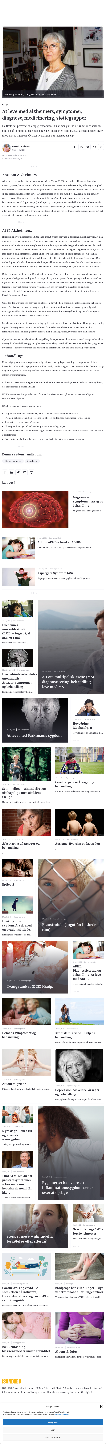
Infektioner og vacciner (20, 1284)
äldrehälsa (32, 461)
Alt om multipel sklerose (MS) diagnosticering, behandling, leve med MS (68, 682)
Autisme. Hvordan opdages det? (77, 843)
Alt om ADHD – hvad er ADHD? (59, 542)
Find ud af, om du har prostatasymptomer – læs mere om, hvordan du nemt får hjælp (17, 1184)
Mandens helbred (18, 1172)
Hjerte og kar (18, 1127)
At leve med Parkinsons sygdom (34, 735)
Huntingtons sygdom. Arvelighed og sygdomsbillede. (17, 925)
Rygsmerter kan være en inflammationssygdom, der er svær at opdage (67, 1188)
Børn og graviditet (55, 538)
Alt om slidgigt (66, 1351)
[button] (101, 1406)
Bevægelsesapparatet (60, 1177)
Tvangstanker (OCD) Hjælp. (30, 986)
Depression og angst (59, 919)
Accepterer (53, 1422)
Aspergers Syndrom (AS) (55, 573)
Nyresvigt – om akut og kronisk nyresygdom (17, 1135)
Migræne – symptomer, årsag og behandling (88, 501)
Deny (53, 1430)
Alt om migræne (14, 1084)
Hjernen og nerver (13, 461)
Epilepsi (8, 884)
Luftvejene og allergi (23, 1230)
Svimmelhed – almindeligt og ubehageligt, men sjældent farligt (24, 793)
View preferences (53, 1437)
